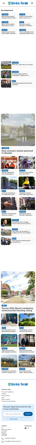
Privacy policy (5, 395)
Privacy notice (14, 419)
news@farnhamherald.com (13, 441)
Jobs (2, 397)
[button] (3, 3)
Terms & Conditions (7, 392)
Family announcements (8, 401)
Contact (3, 394)
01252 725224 (11, 438)
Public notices (5, 399)
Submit (28, 414)
